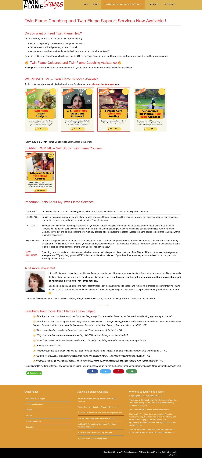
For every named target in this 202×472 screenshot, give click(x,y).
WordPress (173, 455)
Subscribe (30, 427)
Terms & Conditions (33, 421)
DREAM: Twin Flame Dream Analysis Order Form (96, 418)
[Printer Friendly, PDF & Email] (34, 373)
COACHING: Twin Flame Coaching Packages (95, 432)
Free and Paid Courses (34, 404)
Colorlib (165, 452)
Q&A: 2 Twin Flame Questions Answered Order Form (97, 407)
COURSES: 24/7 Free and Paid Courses (93, 438)
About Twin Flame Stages (35, 398)
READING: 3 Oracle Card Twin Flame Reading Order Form (100, 412)
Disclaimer (30, 410)
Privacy (29, 415)
